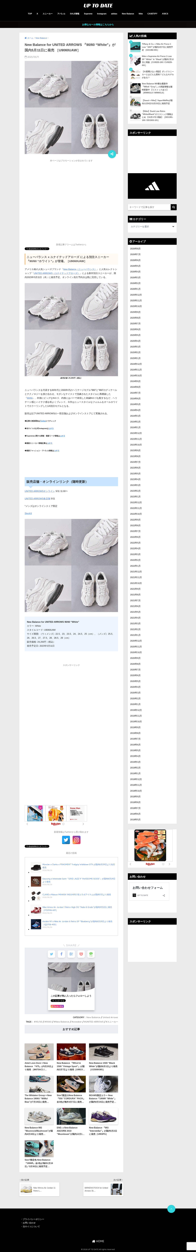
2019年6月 (135, 744)
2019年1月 (135, 773)
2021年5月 (135, 612)
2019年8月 (135, 733)
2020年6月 (135, 675)
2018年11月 (136, 785)
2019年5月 (135, 750)
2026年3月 (135, 277)
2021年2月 (135, 629)
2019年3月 (135, 762)
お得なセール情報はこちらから (98, 24)
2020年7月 (135, 669)
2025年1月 (135, 358)
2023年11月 (136, 439)
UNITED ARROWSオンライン (40, 491)
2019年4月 (135, 756)
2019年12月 (136, 710)
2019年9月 (135, 727)
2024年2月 (135, 421)
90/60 (29, 398)
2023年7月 (135, 462)
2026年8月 (135, 248)
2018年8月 (135, 802)
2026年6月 (135, 260)
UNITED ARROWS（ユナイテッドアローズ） (57, 273)
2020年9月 (135, 658)
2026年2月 (135, 283)
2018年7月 (135, 808)
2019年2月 (135, 767)
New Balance (128, 14)
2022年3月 (135, 554)
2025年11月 (136, 300)
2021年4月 (135, 618)
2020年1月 (135, 704)
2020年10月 (136, 652)
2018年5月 (135, 819)
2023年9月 (135, 450)
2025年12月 (136, 295)
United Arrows (110, 1017)
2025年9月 (135, 312)
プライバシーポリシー (34, 1219)
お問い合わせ (29, 1223)
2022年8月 (135, 525)
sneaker (77, 1021)
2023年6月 (135, 468)
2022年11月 (136, 508)
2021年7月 (135, 600)
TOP (30, 14)
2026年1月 (135, 289)
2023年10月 (136, 444)
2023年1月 (135, 496)
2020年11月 (136, 646)
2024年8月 (135, 387)
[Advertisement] (71, 182)
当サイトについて (31, 1226)
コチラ (51, 428)
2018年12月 (136, 779)
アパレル (61, 14)
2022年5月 (135, 543)
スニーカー (48, 14)
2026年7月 (135, 254)
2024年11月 (136, 369)
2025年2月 (135, 352)
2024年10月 (136, 375)
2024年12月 (136, 364)
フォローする (58, 1006)
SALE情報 (74, 14)
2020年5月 (135, 681)
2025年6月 (135, 329)
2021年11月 (136, 577)
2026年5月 (135, 266)
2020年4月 (135, 687)
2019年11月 (136, 716)
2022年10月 (136, 514)
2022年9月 (135, 520)
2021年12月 (136, 571)
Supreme (88, 14)
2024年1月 (135, 427)
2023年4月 (135, 479)
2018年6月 (135, 814)
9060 (49, 1021)
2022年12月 (136, 502)
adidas (114, 14)
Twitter (43, 421)
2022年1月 (135, 566)
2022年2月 (135, 560)
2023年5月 (135, 473)
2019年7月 (135, 739)
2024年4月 (135, 410)
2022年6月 (135, 537)
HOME (99, 1241)
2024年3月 (135, 416)
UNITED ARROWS (95, 1021)
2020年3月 (135, 692)
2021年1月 (135, 635)
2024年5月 (135, 404)
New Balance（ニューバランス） (80, 269)
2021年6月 (135, 606)
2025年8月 (135, 318)
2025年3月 (135, 346)
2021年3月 (135, 623)
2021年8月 (135, 594)
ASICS (165, 14)
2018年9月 (135, 796)
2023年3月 (135, 485)
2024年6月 (135, 398)
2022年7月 (135, 531)
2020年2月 (135, 698)
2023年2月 (135, 491)
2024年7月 (135, 393)
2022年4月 (135, 548)
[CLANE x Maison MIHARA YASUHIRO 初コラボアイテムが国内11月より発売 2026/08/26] (71, 900)
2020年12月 (136, 641)
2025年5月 (135, 335)
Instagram (101, 14)
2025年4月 (135, 341)
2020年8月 (135, 664)
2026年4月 (135, 271)
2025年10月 (136, 306)
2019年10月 (136, 721)
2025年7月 (135, 323)
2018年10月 (136, 791)
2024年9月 (135, 381)
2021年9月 (135, 589)
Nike (141, 14)
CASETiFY (152, 14)
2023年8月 (135, 456)
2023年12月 (136, 433)
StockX (28, 513)
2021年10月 (136, 583)
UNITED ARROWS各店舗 (37, 498)
